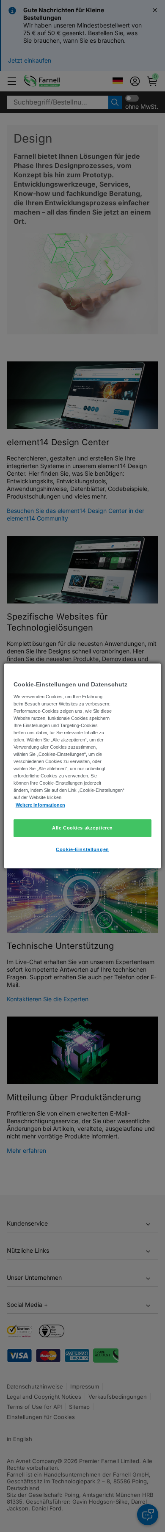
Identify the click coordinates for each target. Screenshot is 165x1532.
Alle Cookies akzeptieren (82, 827)
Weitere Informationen (40, 804)
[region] (82, 766)
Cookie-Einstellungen (82, 848)
